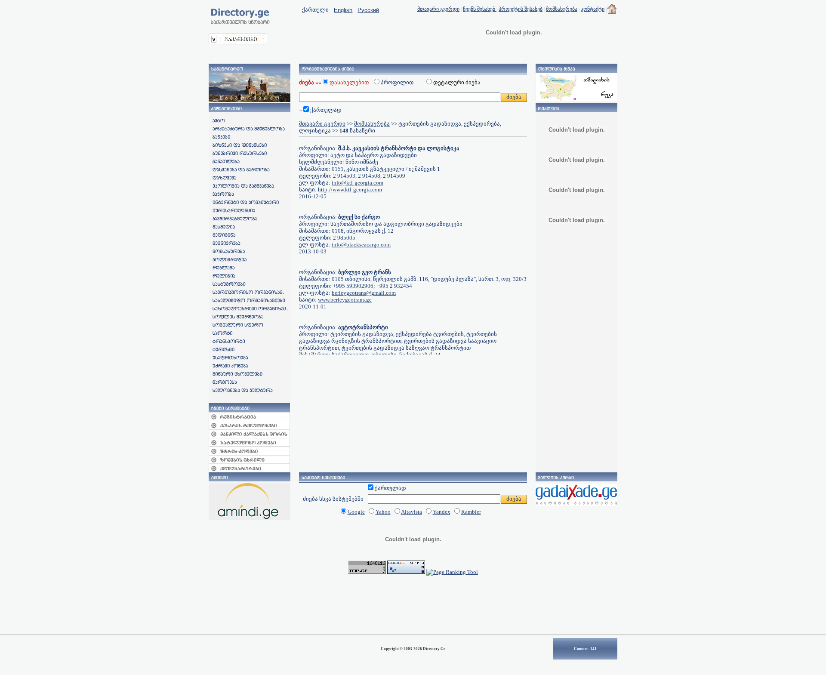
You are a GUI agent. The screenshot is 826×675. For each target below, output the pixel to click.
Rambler (471, 512)
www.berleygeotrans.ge (345, 299)
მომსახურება (561, 9)
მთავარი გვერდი (438, 9)
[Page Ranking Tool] (452, 572)
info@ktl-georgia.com (357, 182)
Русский (368, 10)
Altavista (411, 512)
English (343, 10)
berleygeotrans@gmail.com (364, 293)
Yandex (441, 512)
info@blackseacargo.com (361, 244)
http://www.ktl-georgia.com (350, 189)
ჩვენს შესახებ (479, 9)
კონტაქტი (592, 9)
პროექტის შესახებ (520, 9)
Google (356, 512)
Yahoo (383, 512)
